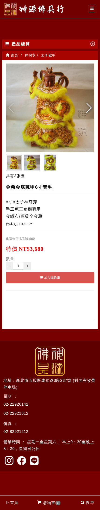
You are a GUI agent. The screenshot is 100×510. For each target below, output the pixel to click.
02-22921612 (15, 413)
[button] (89, 108)
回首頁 (12, 502)
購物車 (51, 503)
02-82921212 (15, 431)
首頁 (14, 55)
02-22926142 (15, 404)
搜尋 (90, 502)
